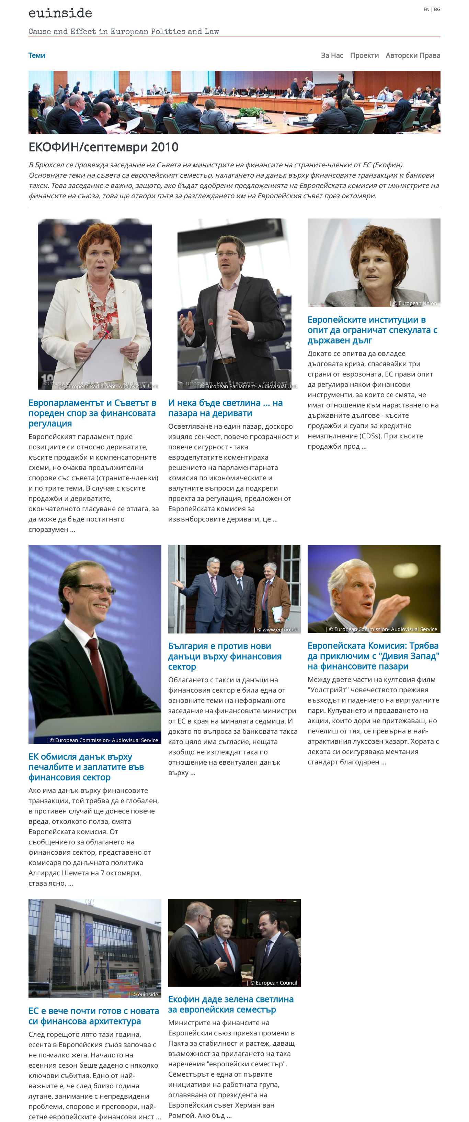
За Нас (332, 55)
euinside (60, 14)
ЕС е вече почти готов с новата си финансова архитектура (93, 1015)
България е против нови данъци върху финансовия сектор (225, 656)
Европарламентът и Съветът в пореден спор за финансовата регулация (92, 412)
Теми (36, 55)
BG (437, 9)
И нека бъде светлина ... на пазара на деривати (225, 407)
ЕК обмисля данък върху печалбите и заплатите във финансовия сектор (86, 766)
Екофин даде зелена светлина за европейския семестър (231, 1004)
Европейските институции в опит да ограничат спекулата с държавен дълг (372, 329)
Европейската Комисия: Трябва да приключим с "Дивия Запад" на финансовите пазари (373, 655)
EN (427, 9)
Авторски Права (413, 55)
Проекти (364, 55)
